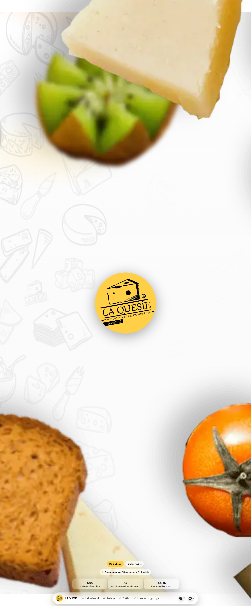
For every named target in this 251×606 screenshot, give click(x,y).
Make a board (115, 564)
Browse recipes (134, 564)
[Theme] (182, 598)
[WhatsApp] (157, 598)
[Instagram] (151, 598)
